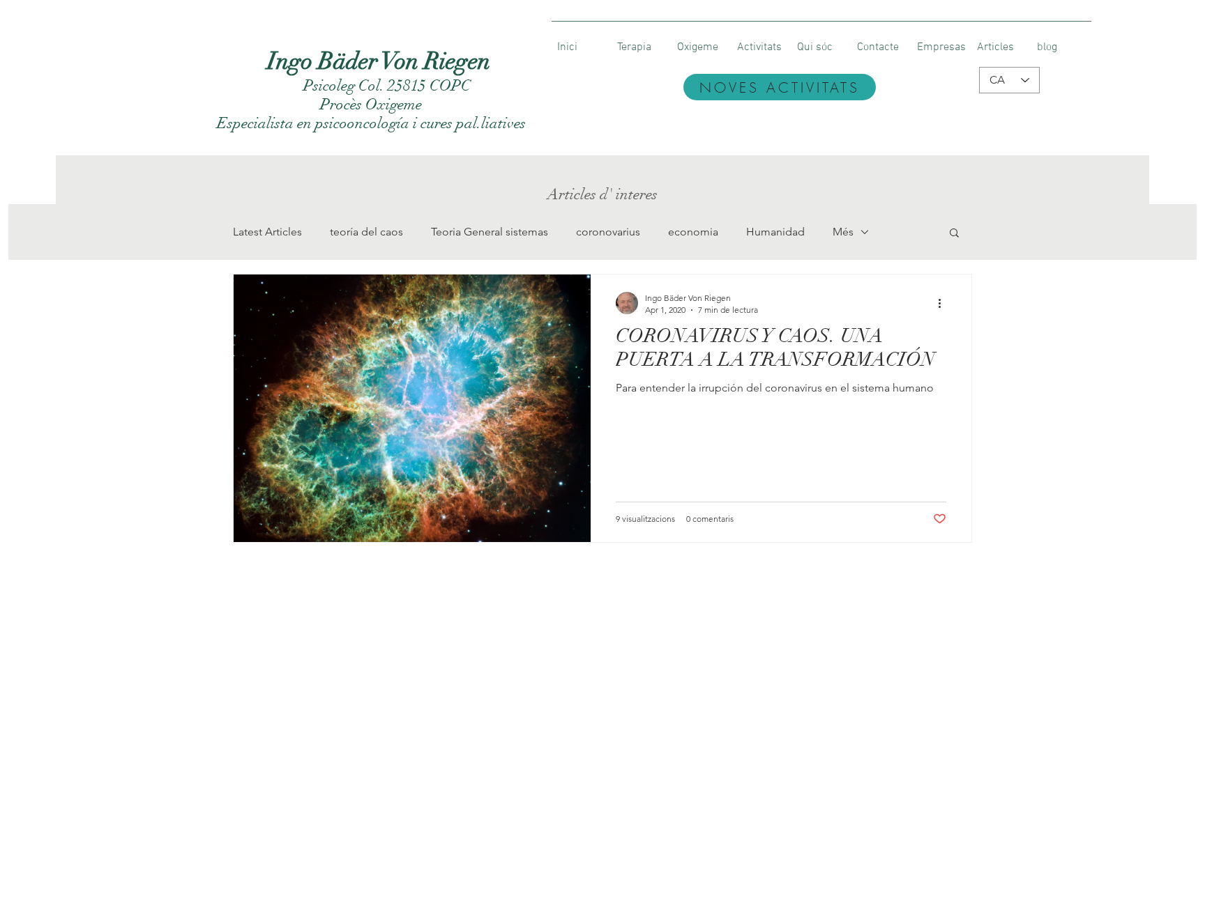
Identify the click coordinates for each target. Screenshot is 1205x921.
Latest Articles (267, 231)
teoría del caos (366, 231)
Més (843, 231)
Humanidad (775, 231)
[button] (954, 233)
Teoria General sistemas (489, 231)
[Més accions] (944, 303)
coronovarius (608, 231)
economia (693, 231)
